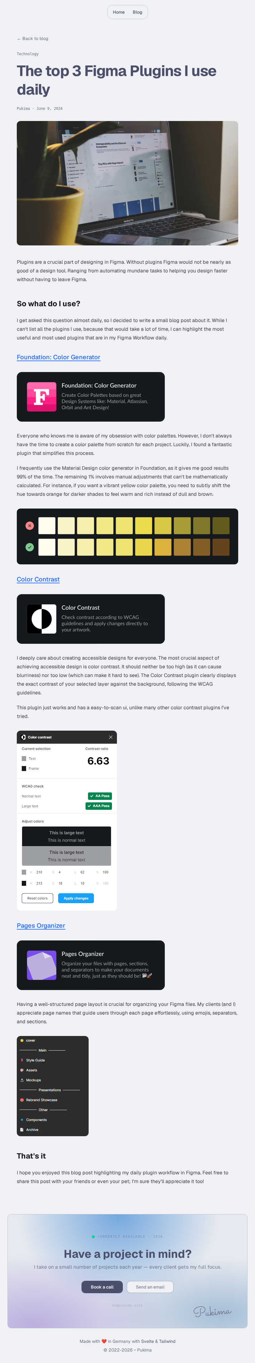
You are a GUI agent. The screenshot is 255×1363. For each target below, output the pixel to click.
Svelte (147, 1341)
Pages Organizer (41, 925)
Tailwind (167, 1341)
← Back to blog (32, 38)
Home (119, 12)
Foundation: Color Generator (58, 357)
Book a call (102, 1287)
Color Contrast (38, 579)
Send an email (150, 1287)
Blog (137, 12)
